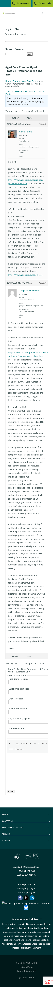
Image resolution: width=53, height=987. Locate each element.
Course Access (22, 3)
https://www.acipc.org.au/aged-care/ (25, 274)
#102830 (42, 282)
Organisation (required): (20, 718)
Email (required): (16, 698)
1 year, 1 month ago (29, 101)
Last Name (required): (18, 688)
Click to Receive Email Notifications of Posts (24, 92)
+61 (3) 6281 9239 (26, 884)
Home (8, 81)
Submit (11, 791)
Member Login (44, 3)
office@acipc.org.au (26, 888)
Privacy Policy (26, 967)
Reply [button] (29, 124)
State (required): (16, 728)
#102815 (42, 123)
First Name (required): (19, 679)
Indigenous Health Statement (26, 947)
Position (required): (17, 708)
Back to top (28, 977)
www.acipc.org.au (26, 892)
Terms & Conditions (26, 970)
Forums (16, 81)
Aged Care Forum (29, 81)
